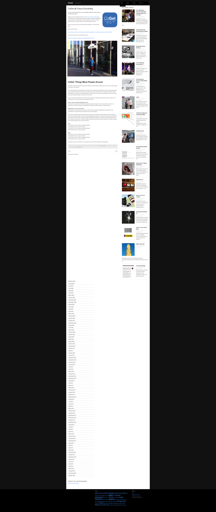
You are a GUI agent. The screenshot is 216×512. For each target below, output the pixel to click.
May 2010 (71, 464)
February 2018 (72, 346)
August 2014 (71, 380)
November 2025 (72, 300)
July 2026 (71, 286)
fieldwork (103, 495)
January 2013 (72, 413)
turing (109, 503)
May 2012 (71, 429)
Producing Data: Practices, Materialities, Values (141, 80)
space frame (116, 499)
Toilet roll (96, 503)
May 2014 (71, 385)
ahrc (101, 493)
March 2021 (71, 339)
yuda (125, 505)
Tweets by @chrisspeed (73, 483)
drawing (96, 495)
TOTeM (101, 503)
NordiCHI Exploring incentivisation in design (142, 30)
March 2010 (71, 468)
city (120, 493)
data (126, 493)
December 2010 (72, 452)
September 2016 (72, 360)
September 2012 (72, 422)
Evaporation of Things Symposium (141, 163)
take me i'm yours (123, 499)
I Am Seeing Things (140, 265)
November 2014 (72, 376)
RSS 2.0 (79, 147)
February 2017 (72, 353)
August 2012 (71, 424)
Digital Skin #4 (139, 179)
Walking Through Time (102, 505)
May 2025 (71, 309)
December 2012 (72, 415)
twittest (114, 503)
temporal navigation (113, 501)
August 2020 (71, 341)
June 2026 (71, 288)
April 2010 (71, 466)
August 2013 (71, 399)
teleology (107, 501)
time (124, 501)
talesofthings (97, 501)
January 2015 (72, 373)
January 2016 (72, 364)
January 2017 (72, 355)
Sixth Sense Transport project (90, 17)
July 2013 (71, 401)
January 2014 (72, 392)
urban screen (122, 503)
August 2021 (71, 336)
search (121, 5)
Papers (134, 3)
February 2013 (72, 410)
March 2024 (71, 330)
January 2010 (72, 471)
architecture (106, 493)
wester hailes (121, 505)
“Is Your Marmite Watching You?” (140, 63)
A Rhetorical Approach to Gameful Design (141, 113)
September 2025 (72, 302)
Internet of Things (107, 497)
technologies (102, 501)
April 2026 (71, 293)
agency (97, 493)
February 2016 (72, 362)
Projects (140, 3)
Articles (104, 145)
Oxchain (104, 499)
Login (133, 492)
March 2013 (71, 408)
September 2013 (72, 397)
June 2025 (71, 306)
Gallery (127, 3)
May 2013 (71, 406)
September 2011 (72, 440)
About (122, 3)
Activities (101, 145)
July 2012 (71, 427)
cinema (116, 493)
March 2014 (71, 387)
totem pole (105, 503)
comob (123, 493)
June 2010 (71, 461)
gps (111, 495)
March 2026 (71, 295)
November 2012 (72, 417)
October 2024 (72, 320)
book (112, 493)
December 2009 (72, 473)
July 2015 (71, 366)
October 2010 (72, 454)
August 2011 (71, 443)
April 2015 (71, 369)
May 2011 (71, 445)
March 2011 (71, 450)
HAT (114, 495)
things (119, 501)
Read (143, 16)
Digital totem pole (140, 244)
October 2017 (72, 348)
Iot (112, 497)
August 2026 (71, 283)
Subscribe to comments (136, 495)
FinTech (107, 495)
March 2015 (71, 371)
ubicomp (117, 503)
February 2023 (72, 332)
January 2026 (72, 297)
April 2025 (71, 311)
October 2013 (72, 394)
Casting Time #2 (140, 131)
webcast (116, 505)
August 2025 (71, 304)
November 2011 (72, 438)
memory (98, 498)
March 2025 (71, 313)
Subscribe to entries (135, 494)
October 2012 (72, 420)
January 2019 (72, 343)
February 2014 (72, 390)
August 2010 (71, 459)
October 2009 (72, 475)
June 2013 (71, 403)
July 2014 (71, 383)
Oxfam (107, 499)
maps (121, 497)
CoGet (137, 97)
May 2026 (71, 290)
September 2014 (72, 378)
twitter (111, 503)
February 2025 (72, 316)
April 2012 (71, 431)
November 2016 (72, 357)
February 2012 (72, 436)
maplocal (117, 497)
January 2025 (72, 318)
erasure (100, 495)
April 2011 (71, 447)
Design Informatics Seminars (140, 46)
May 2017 (71, 350)
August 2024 (71, 325)
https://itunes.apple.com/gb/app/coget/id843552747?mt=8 (81, 38)
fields (70, 3)
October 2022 (72, 334)
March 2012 (71, 434)
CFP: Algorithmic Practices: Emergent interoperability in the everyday (141, 12)
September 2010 (72, 457)
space (111, 498)
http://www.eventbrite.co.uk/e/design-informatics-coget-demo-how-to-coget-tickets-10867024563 (90, 32)
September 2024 (72, 323)
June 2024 (71, 327)
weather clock (112, 505)
